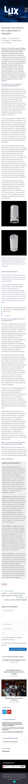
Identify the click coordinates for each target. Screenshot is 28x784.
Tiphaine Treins (19, 51)
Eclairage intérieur (16, 40)
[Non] (26, 778)
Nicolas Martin (11, 51)
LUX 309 (11, 49)
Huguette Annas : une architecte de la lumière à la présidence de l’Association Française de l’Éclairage (12, 724)
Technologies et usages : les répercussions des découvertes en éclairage (14, 672)
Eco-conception (11, 48)
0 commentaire (7, 42)
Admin (5, 38)
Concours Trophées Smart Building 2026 (12, 732)
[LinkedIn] (4, 712)
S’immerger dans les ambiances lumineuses (14, 699)
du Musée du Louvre (14, 660)
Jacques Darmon (5, 49)
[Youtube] (9, 712)
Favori (3, 584)
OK (14, 781)
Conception (6, 40)
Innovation (22, 48)
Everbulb (17, 48)
